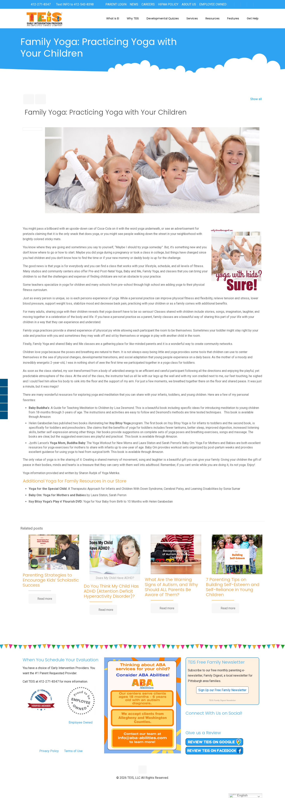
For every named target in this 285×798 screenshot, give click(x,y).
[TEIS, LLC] (44, 18)
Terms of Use (73, 751)
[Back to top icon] (142, 769)
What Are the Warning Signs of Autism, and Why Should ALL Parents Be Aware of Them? (171, 587)
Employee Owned (80, 722)
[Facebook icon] (134, 784)
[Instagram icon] (150, 784)
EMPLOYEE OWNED (212, 4)
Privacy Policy (49, 751)
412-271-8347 (40, 4)
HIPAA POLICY (168, 4)
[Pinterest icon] (146, 784)
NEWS (134, 4)
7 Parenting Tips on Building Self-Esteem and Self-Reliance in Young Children (232, 587)
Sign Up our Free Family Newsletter (222, 690)
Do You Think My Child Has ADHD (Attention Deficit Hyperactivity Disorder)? (111, 591)
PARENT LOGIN (115, 4)
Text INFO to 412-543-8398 (75, 4)
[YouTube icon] (142, 784)
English (242, 795)
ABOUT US (189, 4)
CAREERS (148, 4)
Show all (256, 99)
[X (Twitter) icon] (138, 784)
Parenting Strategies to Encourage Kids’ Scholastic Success (51, 580)
